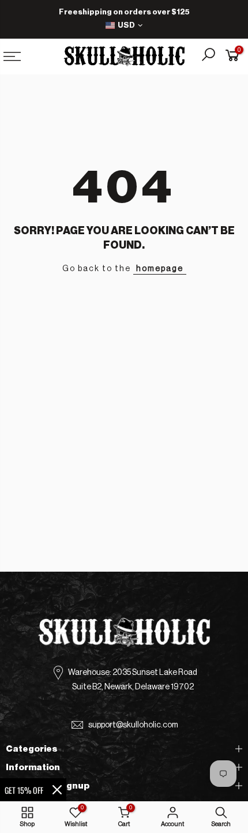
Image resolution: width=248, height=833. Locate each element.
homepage (159, 269)
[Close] (57, 789)
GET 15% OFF (24, 790)
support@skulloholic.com (133, 725)
